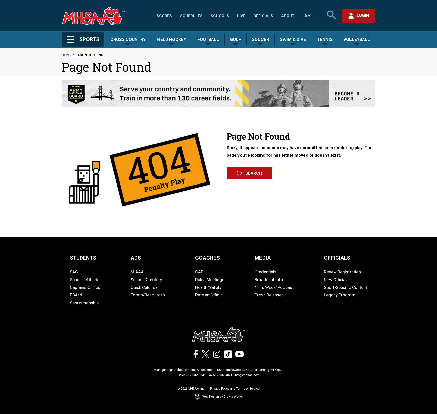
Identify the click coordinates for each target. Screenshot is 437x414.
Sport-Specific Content (345, 287)
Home (66, 55)
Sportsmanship (84, 302)
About (287, 16)
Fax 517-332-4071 (220, 375)
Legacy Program (339, 294)
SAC (74, 271)
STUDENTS (83, 258)
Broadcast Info (269, 279)
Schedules (191, 16)
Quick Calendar (144, 287)
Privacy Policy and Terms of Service (235, 388)
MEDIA (263, 258)
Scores (164, 16)
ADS (135, 258)
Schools (220, 16)
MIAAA (137, 271)
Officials (263, 16)
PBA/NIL (78, 294)
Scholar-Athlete (84, 279)
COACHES (207, 258)
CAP (199, 271)
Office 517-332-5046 (192, 375)
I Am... (308, 16)
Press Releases (269, 294)
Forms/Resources (147, 294)
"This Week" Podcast (274, 287)
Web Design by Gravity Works (222, 396)
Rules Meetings (209, 279)
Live (241, 16)
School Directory (146, 279)
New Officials (336, 279)
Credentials (265, 271)
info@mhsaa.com (247, 375)
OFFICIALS (337, 258)
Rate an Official (209, 294)
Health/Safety (208, 287)
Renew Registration (342, 271)
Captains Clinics (85, 287)
